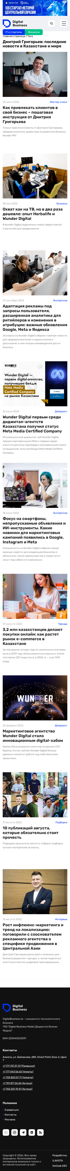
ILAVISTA (57, 1160)
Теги (30, 36)
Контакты (11, 1114)
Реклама (10, 1119)
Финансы (34, 32)
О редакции (12, 1109)
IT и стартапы (14, 32)
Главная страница (14, 36)
